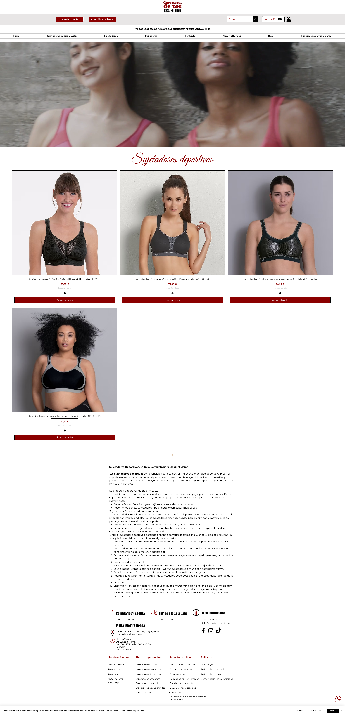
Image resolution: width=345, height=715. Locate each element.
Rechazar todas (316, 710)
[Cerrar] (341, 711)
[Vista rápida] (64, 223)
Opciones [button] (301, 710)
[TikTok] (218, 630)
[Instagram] (211, 630)
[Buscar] (255, 19)
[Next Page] (179, 455)
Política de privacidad (135, 710)
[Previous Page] (165, 455)
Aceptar (333, 710)
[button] (70, 19)
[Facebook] (203, 630)
